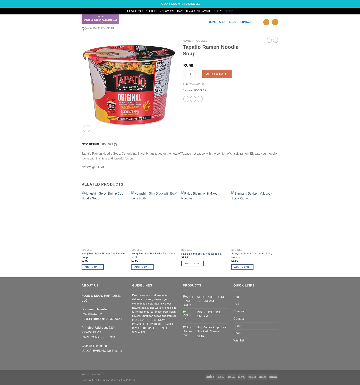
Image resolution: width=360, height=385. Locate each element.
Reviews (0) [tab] (109, 144)
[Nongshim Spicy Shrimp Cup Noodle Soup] (105, 219)
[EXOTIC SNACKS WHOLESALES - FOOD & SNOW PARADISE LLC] (100, 19)
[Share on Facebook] (186, 99)
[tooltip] (86, 153)
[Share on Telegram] (200, 99)
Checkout (239, 311)
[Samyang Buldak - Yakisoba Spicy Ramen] (254, 219)
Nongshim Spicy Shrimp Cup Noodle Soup (103, 255)
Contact (246, 22)
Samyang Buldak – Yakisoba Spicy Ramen (251, 255)
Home (213, 22)
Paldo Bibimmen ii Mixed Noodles (201, 253)
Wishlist (238, 340)
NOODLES (200, 40)
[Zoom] (86, 128)
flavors (136, 315)
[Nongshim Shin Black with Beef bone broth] (154, 219)
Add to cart (217, 74)
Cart (236, 304)
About (233, 22)
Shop (222, 22)
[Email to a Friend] (193, 99)
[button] (86, 153)
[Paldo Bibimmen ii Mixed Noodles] (204, 219)
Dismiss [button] (227, 11)
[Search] (256, 22)
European (147, 315)
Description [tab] (90, 144)
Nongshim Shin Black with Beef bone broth (153, 255)
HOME (237, 326)
